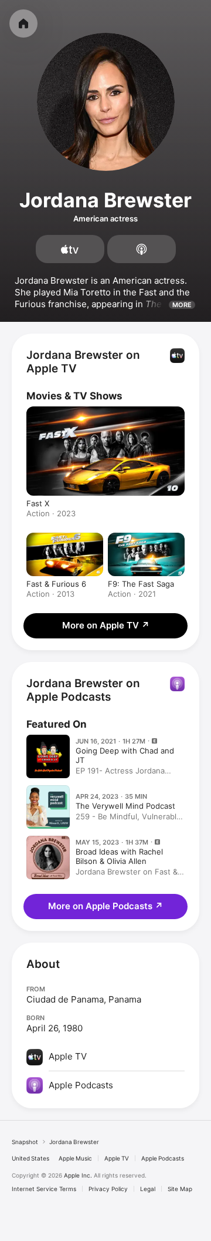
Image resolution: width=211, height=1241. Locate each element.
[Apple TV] (70, 249)
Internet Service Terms (44, 1189)
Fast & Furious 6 (56, 583)
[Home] (23, 23)
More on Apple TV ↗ (105, 625)
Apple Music (75, 1158)
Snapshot (25, 1141)
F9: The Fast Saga (141, 583)
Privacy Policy (108, 1189)
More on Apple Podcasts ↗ (105, 906)
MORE (182, 305)
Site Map (180, 1189)
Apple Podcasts (162, 1158)
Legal (147, 1189)
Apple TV (116, 1158)
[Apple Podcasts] (141, 249)
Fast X (37, 503)
